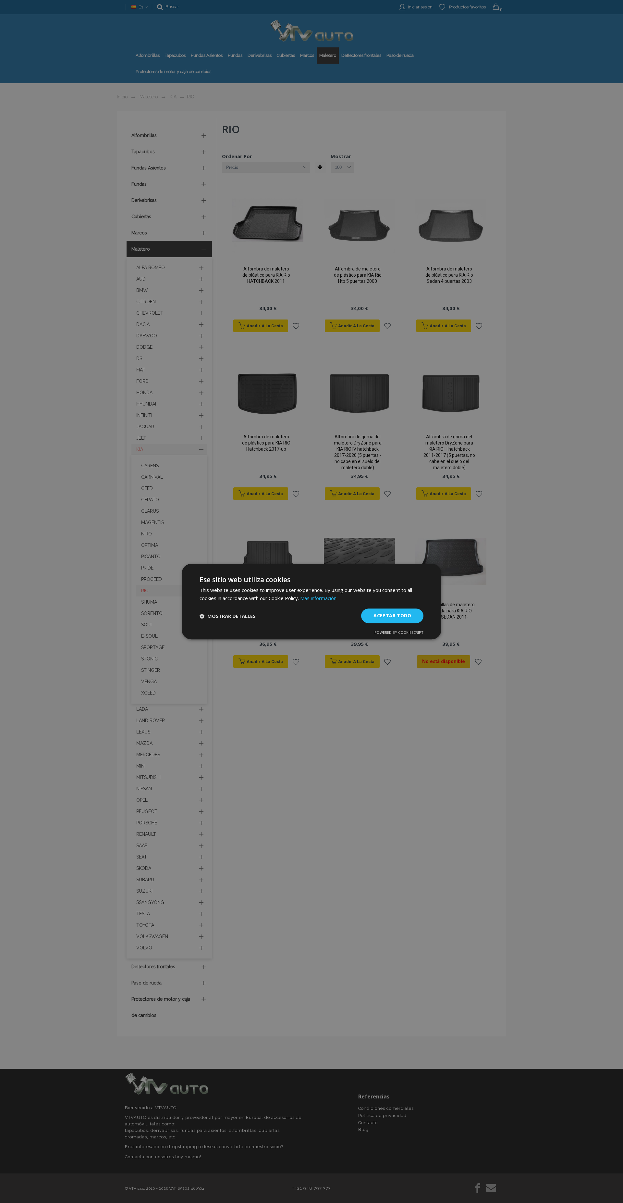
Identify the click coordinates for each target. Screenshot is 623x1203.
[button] (228, 616)
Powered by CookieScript (398, 632)
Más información (318, 598)
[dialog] (311, 602)
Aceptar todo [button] (392, 616)
